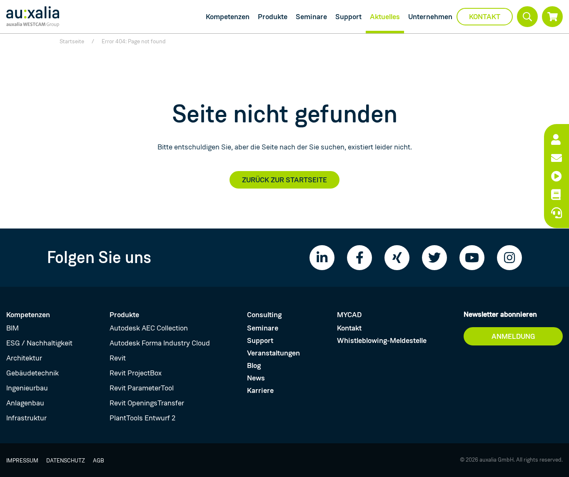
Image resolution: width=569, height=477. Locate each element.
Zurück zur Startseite (284, 180)
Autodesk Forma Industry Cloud (160, 343)
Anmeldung (513, 336)
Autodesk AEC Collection (149, 328)
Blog (254, 365)
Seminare (311, 17)
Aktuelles (385, 17)
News (256, 378)
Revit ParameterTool (142, 388)
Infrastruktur (26, 418)
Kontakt (484, 17)
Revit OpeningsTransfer (147, 403)
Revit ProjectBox (136, 373)
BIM (12, 328)
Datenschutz (65, 460)
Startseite (72, 41)
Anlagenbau (25, 403)
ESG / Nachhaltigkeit (39, 343)
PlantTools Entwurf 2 (142, 418)
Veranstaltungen (273, 353)
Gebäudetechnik (32, 373)
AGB (98, 460)
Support (348, 17)
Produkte (272, 17)
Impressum (22, 460)
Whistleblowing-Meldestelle (382, 340)
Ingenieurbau (27, 388)
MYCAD (349, 315)
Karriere (260, 390)
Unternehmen (430, 17)
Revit (118, 358)
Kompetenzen (228, 17)
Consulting (264, 315)
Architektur (24, 358)
